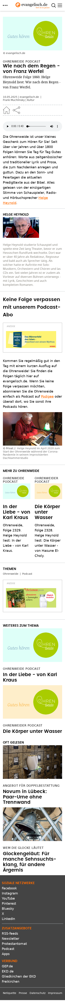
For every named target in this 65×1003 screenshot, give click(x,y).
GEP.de (7, 966)
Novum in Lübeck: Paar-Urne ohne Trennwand (25, 797)
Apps (6, 954)
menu (5, 5)
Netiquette (9, 993)
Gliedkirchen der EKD (19, 976)
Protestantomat (14, 944)
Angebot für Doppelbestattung (31, 785)
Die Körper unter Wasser (47, 512)
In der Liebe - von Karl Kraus (16, 512)
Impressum (55, 993)
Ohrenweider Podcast (46, 480)
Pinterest (9, 903)
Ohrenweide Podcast (13, 480)
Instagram (10, 893)
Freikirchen (10, 981)
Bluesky (8, 908)
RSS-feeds (10, 933)
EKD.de (8, 971)
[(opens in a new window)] (31, 339)
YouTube (8, 898)
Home (6, 110)
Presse (23, 993)
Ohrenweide (10, 573)
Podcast (27, 573)
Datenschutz (38, 993)
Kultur (30, 100)
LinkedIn (8, 919)
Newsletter (10, 938)
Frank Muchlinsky (14, 100)
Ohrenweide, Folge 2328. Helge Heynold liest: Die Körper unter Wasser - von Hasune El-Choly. (47, 540)
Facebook (9, 888)
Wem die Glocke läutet (23, 848)
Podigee (47, 396)
